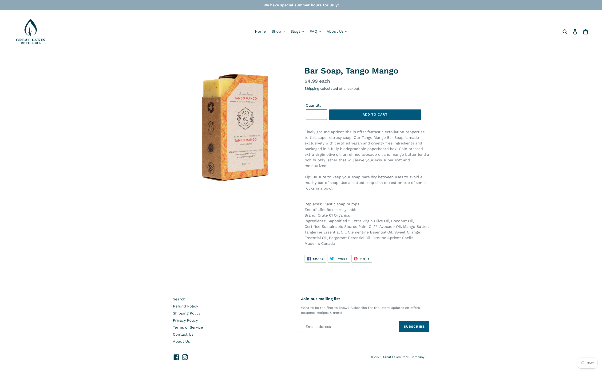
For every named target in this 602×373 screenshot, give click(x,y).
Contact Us (183, 334)
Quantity (313, 105)
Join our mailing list (320, 298)
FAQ (314, 31)
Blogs (295, 31)
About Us (336, 31)
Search (179, 299)
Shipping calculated (321, 88)
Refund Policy (185, 306)
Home (260, 31)
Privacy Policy (185, 320)
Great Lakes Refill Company (403, 357)
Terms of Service (188, 327)
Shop (277, 31)
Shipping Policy (187, 313)
